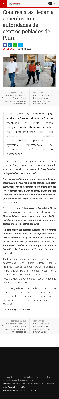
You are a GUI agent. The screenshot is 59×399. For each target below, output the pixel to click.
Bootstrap (7, 384)
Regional (6, 380)
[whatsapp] (15, 45)
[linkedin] (10, 45)
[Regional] (14, 3)
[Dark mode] (55, 3)
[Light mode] (50, 3)
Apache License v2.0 (16, 387)
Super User (9, 49)
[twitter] (20, 45)
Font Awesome (9, 391)
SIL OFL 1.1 (35, 391)
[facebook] (5, 45)
